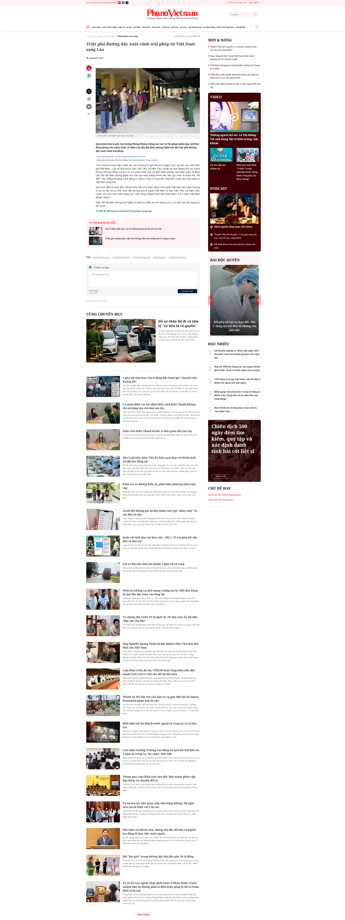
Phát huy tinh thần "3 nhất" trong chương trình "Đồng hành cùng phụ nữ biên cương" (247, 172)
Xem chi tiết (221, 476)
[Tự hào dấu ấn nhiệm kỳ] (221, 155)
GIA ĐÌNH (137, 27)
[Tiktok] (127, 2)
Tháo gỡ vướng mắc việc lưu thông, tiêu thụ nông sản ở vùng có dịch (127, 160)
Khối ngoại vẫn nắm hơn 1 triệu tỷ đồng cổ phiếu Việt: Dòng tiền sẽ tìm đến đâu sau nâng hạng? (237, 395)
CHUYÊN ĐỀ (240, 27)
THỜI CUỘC (96, 27)
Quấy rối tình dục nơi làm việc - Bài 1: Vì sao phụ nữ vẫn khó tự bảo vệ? (160, 539)
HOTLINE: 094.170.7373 (237, 3)
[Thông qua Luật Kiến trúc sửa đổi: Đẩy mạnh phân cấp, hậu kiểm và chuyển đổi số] (103, 785)
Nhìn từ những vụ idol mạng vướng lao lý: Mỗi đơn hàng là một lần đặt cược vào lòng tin (160, 592)
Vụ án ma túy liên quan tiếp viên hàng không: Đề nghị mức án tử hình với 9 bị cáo (158, 805)
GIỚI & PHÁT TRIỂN (109, 27)
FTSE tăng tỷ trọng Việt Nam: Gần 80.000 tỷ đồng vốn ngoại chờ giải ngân (237, 381)
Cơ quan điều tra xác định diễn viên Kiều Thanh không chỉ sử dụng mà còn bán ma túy (159, 406)
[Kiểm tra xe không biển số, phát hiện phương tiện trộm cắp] (103, 492)
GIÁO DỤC (175, 27)
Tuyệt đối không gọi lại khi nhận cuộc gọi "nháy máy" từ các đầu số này (160, 512)
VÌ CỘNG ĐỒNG (209, 27)
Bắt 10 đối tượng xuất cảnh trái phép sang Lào (125, 211)
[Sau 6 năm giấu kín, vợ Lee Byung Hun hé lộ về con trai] (95, 231)
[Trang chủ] (88, 27)
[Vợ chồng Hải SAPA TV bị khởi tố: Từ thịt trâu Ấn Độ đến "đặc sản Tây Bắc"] (103, 625)
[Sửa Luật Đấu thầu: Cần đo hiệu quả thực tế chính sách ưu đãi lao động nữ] (103, 466)
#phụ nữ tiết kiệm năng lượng (224, 494)
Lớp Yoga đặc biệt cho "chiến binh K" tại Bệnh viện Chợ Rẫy (234, 328)
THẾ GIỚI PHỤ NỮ (195, 27)
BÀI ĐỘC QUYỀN (225, 260)
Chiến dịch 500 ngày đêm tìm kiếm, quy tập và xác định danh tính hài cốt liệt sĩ (232, 438)
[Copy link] (89, 114)
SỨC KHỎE (146, 27)
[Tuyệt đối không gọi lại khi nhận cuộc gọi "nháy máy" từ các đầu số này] (103, 519)
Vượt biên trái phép (121, 258)
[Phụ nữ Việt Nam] (172, 14)
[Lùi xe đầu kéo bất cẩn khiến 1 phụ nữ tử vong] (103, 572)
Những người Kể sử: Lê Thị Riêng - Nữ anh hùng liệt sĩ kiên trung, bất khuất (234, 139)
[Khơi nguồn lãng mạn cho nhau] (234, 208)
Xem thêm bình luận (96, 301)
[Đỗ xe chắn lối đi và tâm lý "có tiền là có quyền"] (121, 340)
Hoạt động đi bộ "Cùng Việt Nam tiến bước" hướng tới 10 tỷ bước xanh (232, 57)
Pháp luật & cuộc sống (128, 36)
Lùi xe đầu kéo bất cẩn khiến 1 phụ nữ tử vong (153, 564)
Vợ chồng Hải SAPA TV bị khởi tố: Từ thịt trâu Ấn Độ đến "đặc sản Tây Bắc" (160, 619)
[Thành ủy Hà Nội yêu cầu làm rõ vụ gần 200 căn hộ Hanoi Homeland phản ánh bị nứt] (103, 705)
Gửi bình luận (187, 291)
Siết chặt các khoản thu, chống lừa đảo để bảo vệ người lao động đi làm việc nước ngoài (159, 831)
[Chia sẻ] (89, 99)
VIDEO (216, 97)
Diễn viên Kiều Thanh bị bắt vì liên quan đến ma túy (157, 431)
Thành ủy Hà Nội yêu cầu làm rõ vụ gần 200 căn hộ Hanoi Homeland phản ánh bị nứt (161, 698)
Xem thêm (143, 914)
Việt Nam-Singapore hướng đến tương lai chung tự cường (235, 67)
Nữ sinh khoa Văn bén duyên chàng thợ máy (234, 246)
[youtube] (119, 2)
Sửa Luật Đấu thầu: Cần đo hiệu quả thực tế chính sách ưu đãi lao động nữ (159, 459)
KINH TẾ (121, 27)
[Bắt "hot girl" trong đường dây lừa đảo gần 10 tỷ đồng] (103, 865)
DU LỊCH (183, 27)
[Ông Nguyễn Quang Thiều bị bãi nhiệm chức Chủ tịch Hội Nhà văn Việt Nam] (103, 652)
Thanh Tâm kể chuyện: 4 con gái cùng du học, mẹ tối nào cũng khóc (233, 48)
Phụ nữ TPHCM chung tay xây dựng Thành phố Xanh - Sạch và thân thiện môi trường (237, 368)
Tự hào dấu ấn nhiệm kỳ (217, 167)
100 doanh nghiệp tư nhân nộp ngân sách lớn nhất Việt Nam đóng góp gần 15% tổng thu (236, 354)
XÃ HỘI (129, 27)
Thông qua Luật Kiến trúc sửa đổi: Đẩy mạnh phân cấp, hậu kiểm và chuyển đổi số (159, 778)
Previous (210, 300)
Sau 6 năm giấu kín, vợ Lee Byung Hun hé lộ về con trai (121, 156)
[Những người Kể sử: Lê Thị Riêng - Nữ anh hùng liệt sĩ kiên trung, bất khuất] (234, 117)
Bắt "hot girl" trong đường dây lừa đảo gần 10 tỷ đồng (158, 856)
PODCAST (218, 188)
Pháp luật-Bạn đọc (106, 36)
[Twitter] (89, 91)
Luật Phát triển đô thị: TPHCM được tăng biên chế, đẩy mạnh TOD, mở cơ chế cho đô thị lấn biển (159, 672)
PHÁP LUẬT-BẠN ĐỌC (225, 27)
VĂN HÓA (166, 27)
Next (258, 300)
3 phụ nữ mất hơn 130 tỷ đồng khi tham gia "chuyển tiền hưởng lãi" (160, 379)
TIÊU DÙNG (156, 27)
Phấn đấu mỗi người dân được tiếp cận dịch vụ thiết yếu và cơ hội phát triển (234, 76)
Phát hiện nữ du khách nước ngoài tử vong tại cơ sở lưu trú (160, 725)
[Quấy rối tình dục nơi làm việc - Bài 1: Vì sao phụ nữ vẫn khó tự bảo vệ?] (103, 546)
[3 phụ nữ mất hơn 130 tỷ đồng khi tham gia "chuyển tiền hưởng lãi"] (103, 386)
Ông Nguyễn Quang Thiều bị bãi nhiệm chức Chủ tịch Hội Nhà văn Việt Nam (161, 645)
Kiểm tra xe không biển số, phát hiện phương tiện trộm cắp (159, 486)
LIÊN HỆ (256, 3)
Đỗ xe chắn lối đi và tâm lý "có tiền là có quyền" (178, 323)
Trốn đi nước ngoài (101, 258)
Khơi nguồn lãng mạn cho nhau (233, 226)
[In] (89, 106)
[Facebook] (123, 2)
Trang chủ (90, 36)
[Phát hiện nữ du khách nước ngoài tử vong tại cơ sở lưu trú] (103, 732)
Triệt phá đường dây (142, 258)
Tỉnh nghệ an (160, 258)
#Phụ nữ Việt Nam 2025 (220, 499)
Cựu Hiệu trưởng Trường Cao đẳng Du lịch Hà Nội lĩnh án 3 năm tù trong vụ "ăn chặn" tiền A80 (161, 752)
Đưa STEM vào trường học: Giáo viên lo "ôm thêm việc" (235, 409)
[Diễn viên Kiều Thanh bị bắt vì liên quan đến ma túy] (103, 439)
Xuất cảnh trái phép (178, 258)
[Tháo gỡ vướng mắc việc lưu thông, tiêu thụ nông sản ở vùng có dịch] (95, 241)
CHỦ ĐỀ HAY (219, 488)
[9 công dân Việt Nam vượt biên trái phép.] (148, 100)
